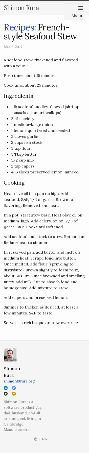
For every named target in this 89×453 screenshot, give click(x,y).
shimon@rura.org (19, 381)
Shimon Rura (21, 8)
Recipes (19, 27)
